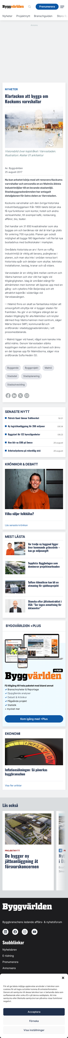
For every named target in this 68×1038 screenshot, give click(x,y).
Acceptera (34, 1011)
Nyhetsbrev (9, 949)
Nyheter (7, 16)
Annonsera (9, 968)
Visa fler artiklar (13, 785)
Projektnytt (23, 16)
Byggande (12, 367)
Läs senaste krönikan (16, 525)
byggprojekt (31, 367)
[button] (63, 977)
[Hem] (14, 7)
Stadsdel (12, 376)
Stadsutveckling (16, 384)
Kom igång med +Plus (34, 719)
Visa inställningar (34, 1030)
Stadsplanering (31, 376)
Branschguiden (43, 16)
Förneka (34, 1021)
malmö (48, 367)
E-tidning (8, 955)
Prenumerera (10, 962)
